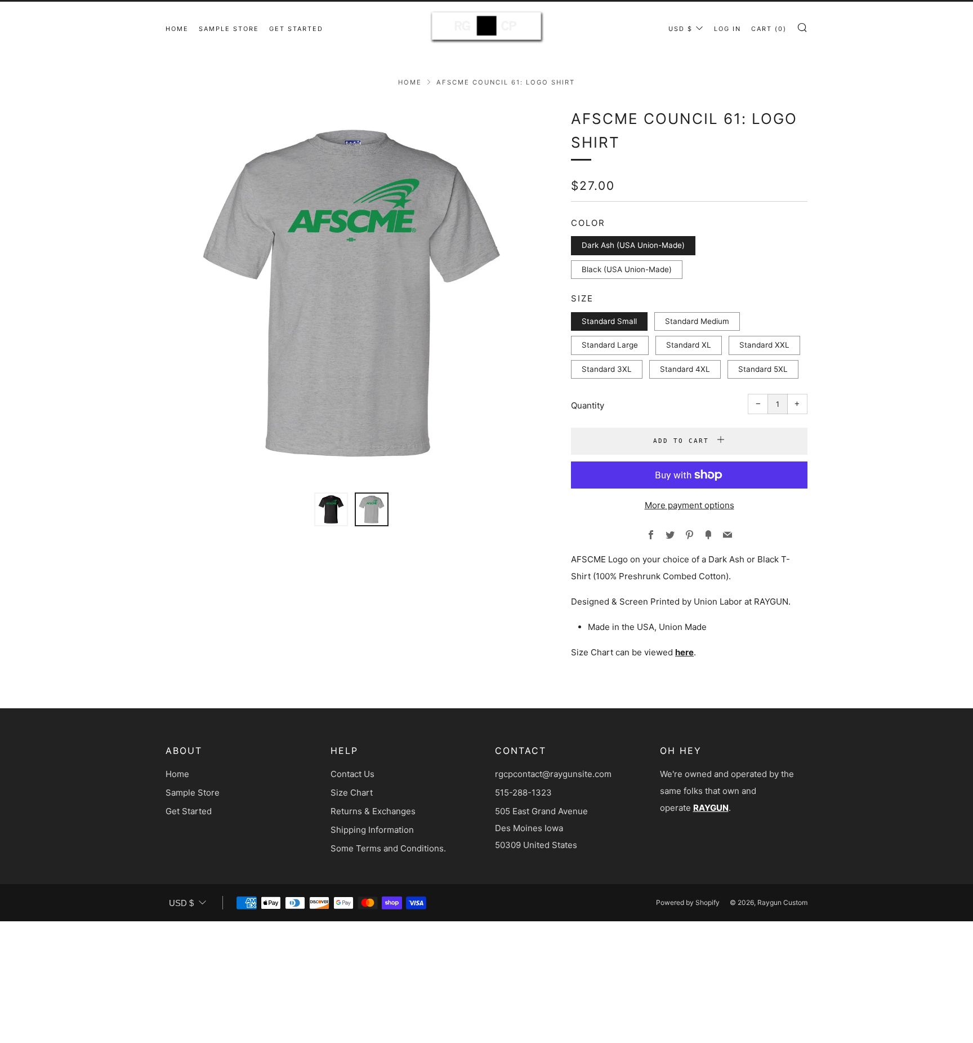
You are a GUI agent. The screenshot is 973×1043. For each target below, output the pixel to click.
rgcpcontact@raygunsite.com (553, 774)
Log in (727, 29)
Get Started (296, 29)
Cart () (769, 29)
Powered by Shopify (688, 902)
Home (177, 29)
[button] (331, 509)
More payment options (689, 505)
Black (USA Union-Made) (627, 269)
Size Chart (352, 792)
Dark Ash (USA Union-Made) (633, 245)
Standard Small (609, 321)
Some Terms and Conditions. (388, 848)
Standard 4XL (685, 369)
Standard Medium (697, 321)
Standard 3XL (607, 369)
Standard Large (610, 344)
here (684, 652)
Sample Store (229, 29)
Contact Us (352, 774)
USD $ (680, 29)
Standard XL (688, 344)
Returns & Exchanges (373, 811)
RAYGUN (711, 807)
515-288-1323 (523, 792)
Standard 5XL (763, 369)
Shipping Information (372, 829)
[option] (351, 293)
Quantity (587, 405)
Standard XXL (764, 344)
